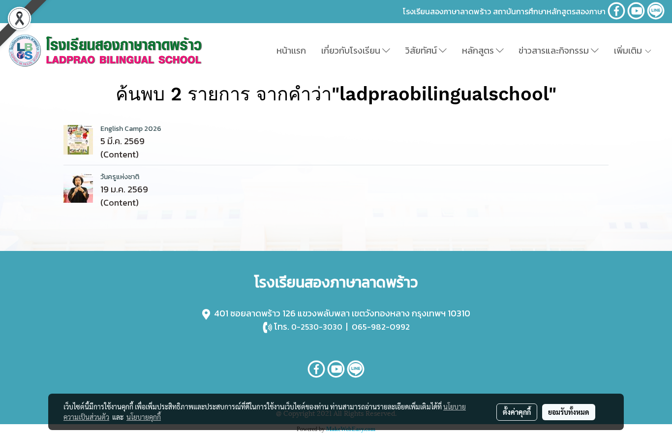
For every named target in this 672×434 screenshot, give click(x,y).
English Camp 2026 (130, 129)
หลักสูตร (479, 50)
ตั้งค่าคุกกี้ (517, 411)
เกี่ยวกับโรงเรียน (351, 50)
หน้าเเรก (291, 50)
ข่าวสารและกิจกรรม (555, 50)
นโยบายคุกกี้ (143, 416)
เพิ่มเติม (629, 50)
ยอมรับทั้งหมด (568, 411)
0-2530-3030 (316, 327)
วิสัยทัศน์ (422, 50)
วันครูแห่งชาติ (119, 177)
